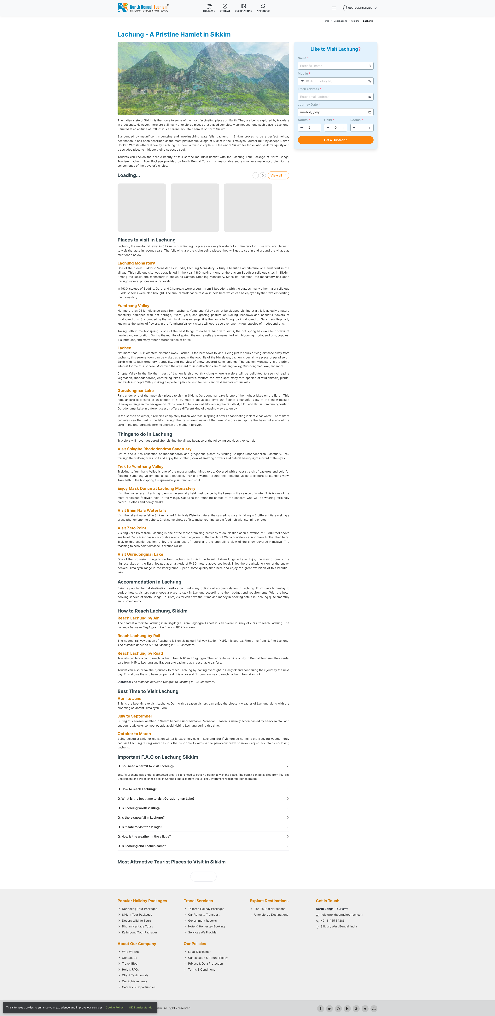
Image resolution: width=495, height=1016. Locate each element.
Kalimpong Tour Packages (140, 932)
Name (303, 58)
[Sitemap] (373, 1008)
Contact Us (129, 958)
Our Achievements (134, 981)
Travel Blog (129, 963)
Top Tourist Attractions (269, 909)
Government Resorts (202, 920)
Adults (304, 120)
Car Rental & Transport (203, 914)
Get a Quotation (335, 140)
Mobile (304, 73)
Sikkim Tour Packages (137, 914)
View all (276, 175)
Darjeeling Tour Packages (139, 909)
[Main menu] (334, 8)
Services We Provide (202, 932)
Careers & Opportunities (138, 987)
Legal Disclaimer (199, 952)
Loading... (203, 876)
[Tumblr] (365, 1008)
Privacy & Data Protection (205, 963)
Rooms (356, 120)
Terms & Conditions (201, 969)
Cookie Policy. (115, 1007)
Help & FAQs (130, 969)
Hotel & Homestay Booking (206, 926)
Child (329, 120)
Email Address (310, 89)
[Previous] (256, 175)
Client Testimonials (135, 975)
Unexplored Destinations (271, 914)
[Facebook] (320, 1008)
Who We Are (130, 952)
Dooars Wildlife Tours (137, 920)
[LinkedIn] (347, 1008)
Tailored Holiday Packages (206, 909)
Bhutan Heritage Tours (137, 926)
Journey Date (309, 104)
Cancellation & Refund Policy (208, 958)
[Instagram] (338, 1008)
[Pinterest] (356, 1008)
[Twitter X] (329, 1008)
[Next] (263, 175)
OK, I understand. (140, 1007)
